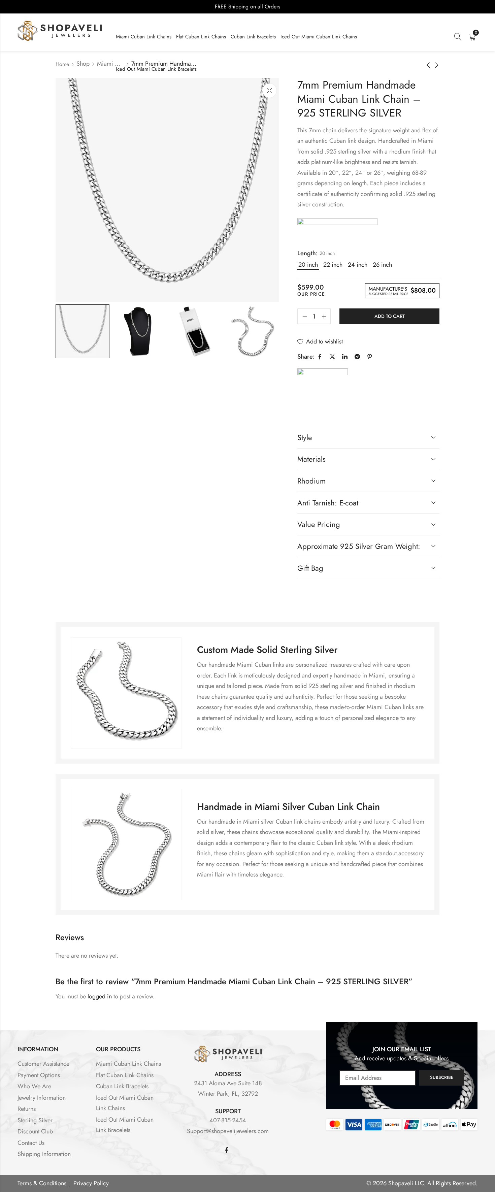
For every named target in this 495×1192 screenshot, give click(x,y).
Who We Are (34, 1086)
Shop (83, 63)
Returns (27, 1108)
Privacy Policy (91, 1183)
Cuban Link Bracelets (122, 1086)
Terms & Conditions (42, 1183)
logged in (100, 996)
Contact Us (31, 1142)
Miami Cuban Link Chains (110, 63)
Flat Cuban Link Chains (125, 1075)
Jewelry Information (42, 1097)
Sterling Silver (35, 1120)
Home (62, 64)
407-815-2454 (227, 1120)
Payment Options (39, 1075)
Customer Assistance (43, 1063)
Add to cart (389, 316)
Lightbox (269, 91)
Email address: (377, 1078)
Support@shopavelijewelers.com (228, 1131)
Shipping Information (44, 1154)
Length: (307, 253)
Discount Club (35, 1131)
